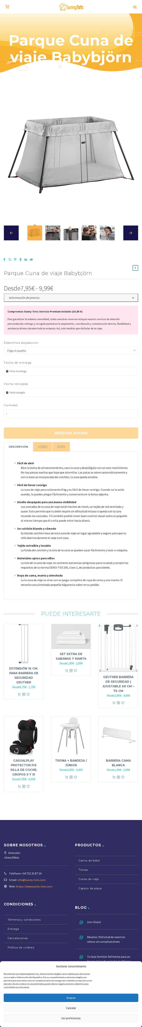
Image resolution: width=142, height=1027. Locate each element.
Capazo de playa (90, 888)
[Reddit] (31, 259)
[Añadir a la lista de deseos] (28, 694)
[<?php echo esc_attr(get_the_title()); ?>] (23, 694)
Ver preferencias (71, 1018)
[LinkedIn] (25, 259)
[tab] (18, 447)
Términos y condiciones (24, 919)
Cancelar (71, 1008)
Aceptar (71, 998)
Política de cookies (21, 947)
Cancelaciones (18, 938)
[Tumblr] (20, 259)
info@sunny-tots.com (31, 880)
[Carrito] (7, 6)
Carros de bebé (89, 860)
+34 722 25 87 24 (31, 873)
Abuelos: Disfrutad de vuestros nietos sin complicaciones (106, 939)
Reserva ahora (71, 433)
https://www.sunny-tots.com (34, 886)
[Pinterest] (15, 259)
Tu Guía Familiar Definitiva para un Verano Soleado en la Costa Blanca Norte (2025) (109, 961)
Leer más (19, 694)
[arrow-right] (130, 233)
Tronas (83, 870)
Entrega (13, 929)
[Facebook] (4, 259)
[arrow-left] (11, 233)
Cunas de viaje (89, 879)
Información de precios (23, 297)
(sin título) (94, 922)
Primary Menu (134, 7)
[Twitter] (9, 259)
